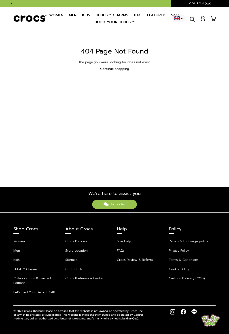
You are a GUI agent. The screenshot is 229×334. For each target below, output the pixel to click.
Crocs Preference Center (84, 278)
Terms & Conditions (184, 259)
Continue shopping (114, 69)
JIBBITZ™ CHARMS (112, 15)
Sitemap (71, 259)
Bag (137, 15)
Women (56, 15)
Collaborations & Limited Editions (32, 280)
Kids (86, 15)
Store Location (76, 250)
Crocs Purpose (76, 241)
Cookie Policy (179, 269)
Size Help (124, 241)
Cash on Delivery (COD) (187, 278)
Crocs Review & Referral (135, 259)
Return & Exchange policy (188, 241)
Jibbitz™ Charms (25, 269)
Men (72, 15)
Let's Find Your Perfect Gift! (34, 292)
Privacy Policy (179, 250)
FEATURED (156, 15)
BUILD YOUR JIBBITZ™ (114, 22)
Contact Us (74, 269)
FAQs (121, 250)
